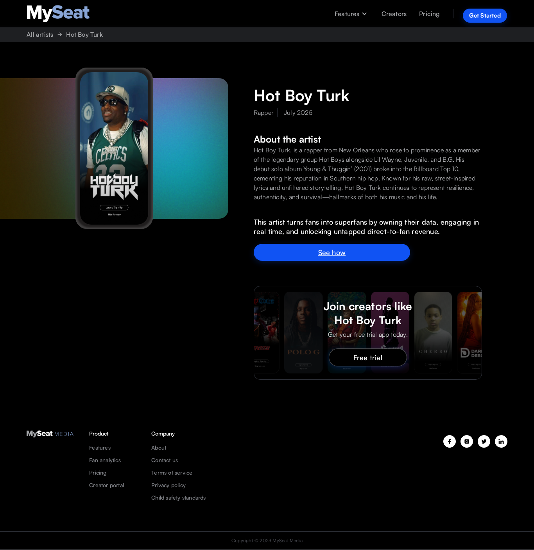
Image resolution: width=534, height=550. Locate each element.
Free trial (367, 357)
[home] (58, 13)
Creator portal (106, 485)
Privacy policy (168, 485)
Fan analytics (105, 460)
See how (332, 252)
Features (100, 448)
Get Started (485, 15)
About (158, 448)
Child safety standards (178, 498)
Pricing (429, 14)
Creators (394, 14)
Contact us (164, 460)
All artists (40, 34)
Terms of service (171, 473)
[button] (353, 13)
